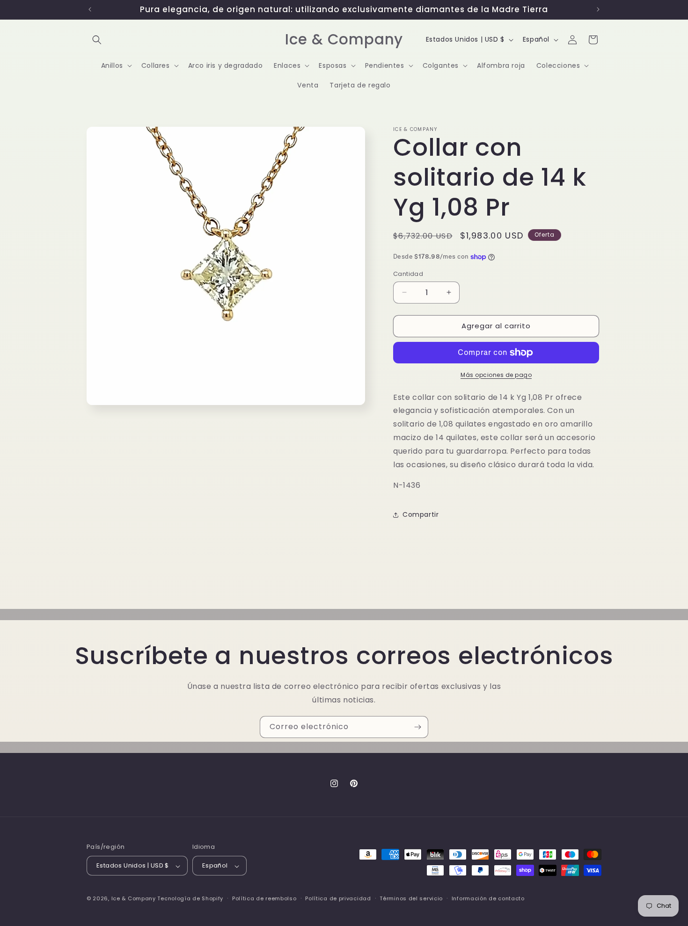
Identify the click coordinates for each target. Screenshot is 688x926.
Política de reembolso (264, 898)
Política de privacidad (338, 898)
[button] (97, 39)
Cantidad (408, 273)
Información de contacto (488, 898)
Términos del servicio (411, 898)
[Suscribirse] (417, 727)
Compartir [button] (421, 514)
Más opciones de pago (496, 375)
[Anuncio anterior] (90, 9)
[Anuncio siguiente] (598, 9)
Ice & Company (133, 899)
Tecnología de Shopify (190, 899)
